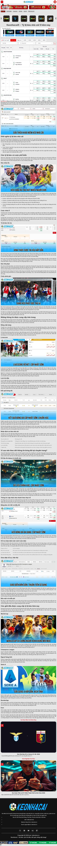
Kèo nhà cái (4, 101)
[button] (2, 2)
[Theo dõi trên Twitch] (37, 830)
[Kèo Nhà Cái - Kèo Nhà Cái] (28, 1)
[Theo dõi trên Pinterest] (24, 830)
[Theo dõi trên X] (20, 830)
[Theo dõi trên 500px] (32, 830)
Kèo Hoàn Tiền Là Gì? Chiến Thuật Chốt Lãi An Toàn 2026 (28, 793)
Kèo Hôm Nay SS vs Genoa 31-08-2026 (28, 754)
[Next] (51, 32)
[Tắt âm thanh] (55, 43)
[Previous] (5, 32)
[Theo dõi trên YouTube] (28, 830)
